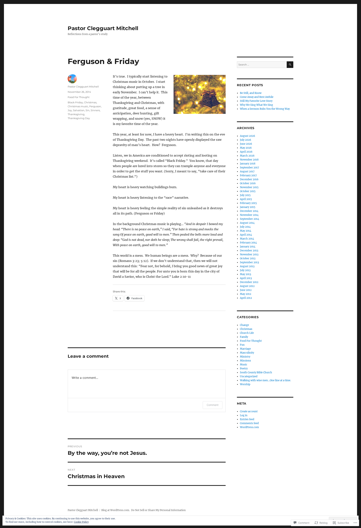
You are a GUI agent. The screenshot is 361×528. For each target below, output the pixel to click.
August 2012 (247, 286)
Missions (245, 360)
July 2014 (245, 226)
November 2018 (249, 159)
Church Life (247, 333)
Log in (243, 415)
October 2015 (248, 191)
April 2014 (246, 234)
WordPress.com (249, 427)
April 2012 (246, 298)
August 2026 (247, 136)
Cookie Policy (81, 521)
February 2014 (248, 242)
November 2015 (249, 187)
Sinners (95, 110)
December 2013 (249, 250)
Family (244, 337)
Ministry (245, 356)
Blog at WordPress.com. (115, 510)
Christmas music (78, 106)
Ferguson (95, 106)
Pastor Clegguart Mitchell (103, 28)
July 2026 (245, 140)
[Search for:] (262, 64)
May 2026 (246, 147)
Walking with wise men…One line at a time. (265, 380)
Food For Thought (78, 97)
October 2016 (248, 183)
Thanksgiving (76, 114)
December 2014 (249, 211)
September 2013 (249, 262)
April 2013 (246, 278)
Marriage (245, 348)
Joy (70, 110)
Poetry (244, 368)
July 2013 (245, 270)
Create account (249, 411)
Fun (242, 344)
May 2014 (245, 230)
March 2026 (247, 155)
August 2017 (247, 171)
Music (243, 364)
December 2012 (249, 282)
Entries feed (247, 419)
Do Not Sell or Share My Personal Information (158, 510)
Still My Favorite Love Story (256, 101)
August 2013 (247, 266)
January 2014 (247, 246)
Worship (245, 384)
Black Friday (75, 102)
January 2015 (247, 207)
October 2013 (247, 258)
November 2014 (249, 215)
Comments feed (249, 423)
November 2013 (249, 254)
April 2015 (246, 199)
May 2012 (245, 294)
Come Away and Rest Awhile (256, 97)
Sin (87, 110)
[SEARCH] (290, 64)
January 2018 (247, 163)
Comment (212, 404)
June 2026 (246, 143)
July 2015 (245, 195)
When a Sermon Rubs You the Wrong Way (265, 108)
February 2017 (248, 175)
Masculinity (247, 352)
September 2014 (249, 219)
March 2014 (247, 238)
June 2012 (246, 290)
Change (244, 325)
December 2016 (249, 179)
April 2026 (246, 151)
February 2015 (248, 203)
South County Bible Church (256, 372)
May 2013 (245, 274)
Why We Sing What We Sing (256, 105)
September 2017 (249, 167)
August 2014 (247, 222)
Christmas (90, 102)
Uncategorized (248, 376)
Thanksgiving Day (79, 118)
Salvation (78, 110)
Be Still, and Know (251, 93)
